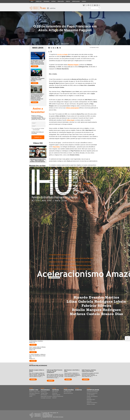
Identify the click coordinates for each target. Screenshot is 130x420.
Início (32, 1)
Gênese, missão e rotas (34, 391)
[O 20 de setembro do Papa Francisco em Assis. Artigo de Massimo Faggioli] (60, 48)
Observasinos (44, 391)
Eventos (68, 1)
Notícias (53, 1)
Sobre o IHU (38, 1)
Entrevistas (54, 393)
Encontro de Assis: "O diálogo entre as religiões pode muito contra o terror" (70, 265)
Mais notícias (55, 391)
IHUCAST (54, 397)
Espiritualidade (76, 1)
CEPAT (30, 396)
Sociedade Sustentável (46, 397)
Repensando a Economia (46, 396)
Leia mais (33, 344)
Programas (46, 1)
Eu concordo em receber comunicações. (38, 129)
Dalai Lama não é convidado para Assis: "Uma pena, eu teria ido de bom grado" (71, 258)
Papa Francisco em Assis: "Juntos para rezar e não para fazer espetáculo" (70, 261)
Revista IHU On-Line (68, 393)
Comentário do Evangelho (92, 391)
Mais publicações (67, 391)
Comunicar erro (54, 277)
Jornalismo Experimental (57, 396)
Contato (84, 1)
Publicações (61, 1)
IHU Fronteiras (44, 394)
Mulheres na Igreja (91, 404)
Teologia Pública (44, 393)
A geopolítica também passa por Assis (60, 254)
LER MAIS (34, 66)
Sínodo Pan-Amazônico (92, 402)
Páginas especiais (56, 394)
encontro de (62, 54)
